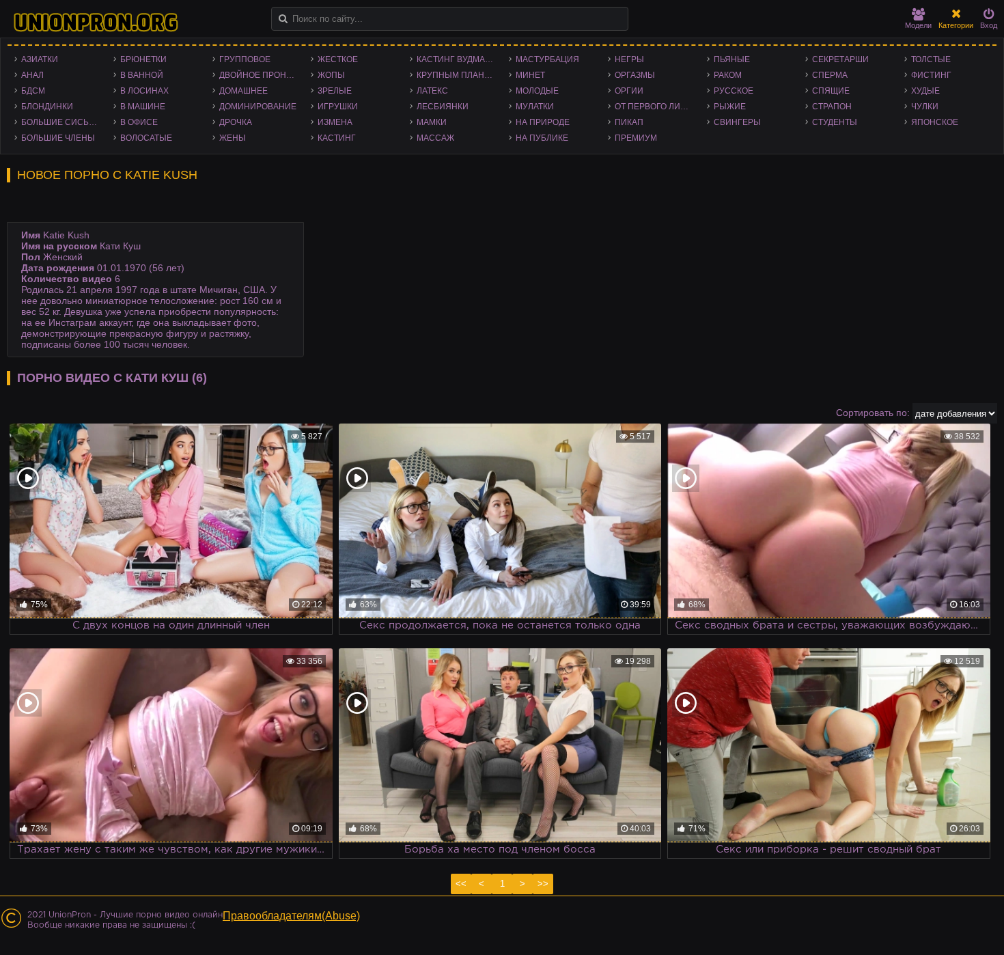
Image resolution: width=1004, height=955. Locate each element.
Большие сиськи (60, 122)
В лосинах (144, 91)
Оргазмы (635, 75)
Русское (733, 91)
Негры (629, 59)
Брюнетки (143, 59)
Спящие (831, 91)
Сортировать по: (873, 412)
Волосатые (146, 138)
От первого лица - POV (657, 106)
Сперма (830, 75)
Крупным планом (457, 75)
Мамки (432, 122)
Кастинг (337, 138)
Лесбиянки (443, 106)
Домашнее (243, 91)
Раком (728, 75)
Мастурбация (547, 59)
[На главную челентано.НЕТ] (95, 22)
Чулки (924, 106)
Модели (918, 25)
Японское (934, 122)
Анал (32, 75)
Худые (925, 91)
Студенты (834, 122)
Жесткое (338, 59)
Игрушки (338, 106)
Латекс (432, 91)
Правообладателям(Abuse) (291, 916)
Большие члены (58, 138)
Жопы (331, 75)
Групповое (244, 59)
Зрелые (335, 91)
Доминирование (257, 106)
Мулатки (535, 106)
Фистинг (931, 75)
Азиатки (39, 59)
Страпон (832, 106)
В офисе (139, 122)
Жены (232, 138)
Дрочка (235, 122)
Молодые (537, 91)
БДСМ (33, 91)
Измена (335, 122)
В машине (142, 106)
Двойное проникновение (262, 75)
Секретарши (840, 59)
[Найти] (283, 19)
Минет (530, 75)
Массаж (435, 138)
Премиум (636, 138)
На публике (542, 138)
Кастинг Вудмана (457, 59)
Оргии (629, 91)
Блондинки (47, 106)
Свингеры (737, 122)
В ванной (141, 75)
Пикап (629, 122)
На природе (543, 122)
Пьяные (732, 59)
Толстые (931, 59)
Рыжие (730, 106)
